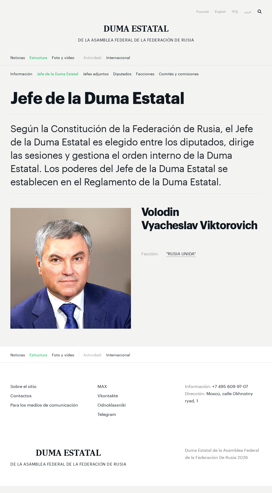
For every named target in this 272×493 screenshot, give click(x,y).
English (221, 11)
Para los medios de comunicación (44, 404)
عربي (248, 11)
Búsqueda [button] (260, 12)
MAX (102, 385)
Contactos (21, 395)
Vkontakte (107, 395)
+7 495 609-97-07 (230, 385)
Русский (203, 11)
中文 (235, 11)
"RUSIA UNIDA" (181, 253)
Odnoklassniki (111, 404)
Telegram (106, 413)
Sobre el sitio (23, 385)
